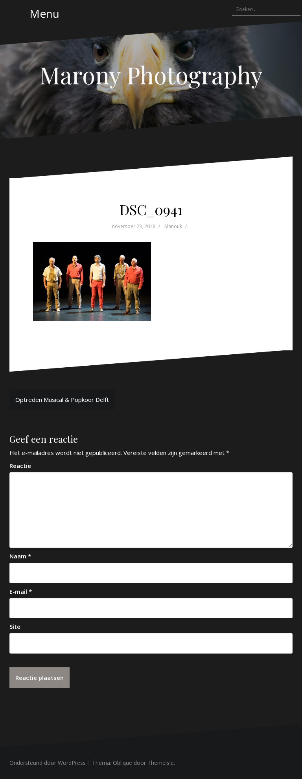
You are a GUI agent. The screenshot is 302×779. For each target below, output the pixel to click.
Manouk (173, 226)
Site (14, 626)
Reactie (20, 466)
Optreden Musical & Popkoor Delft (62, 399)
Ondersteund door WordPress (47, 762)
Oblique (122, 762)
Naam (20, 556)
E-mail (20, 591)
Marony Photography (151, 74)
